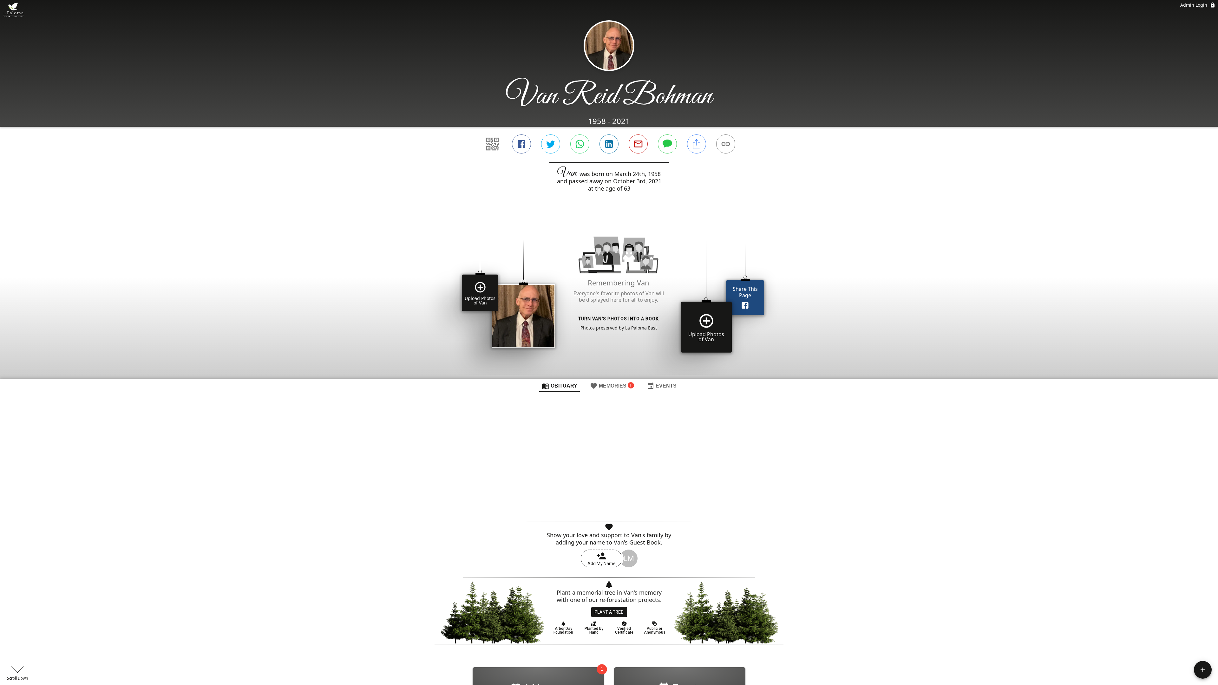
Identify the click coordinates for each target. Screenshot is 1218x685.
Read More (609, 498)
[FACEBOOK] (521, 143)
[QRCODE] (492, 143)
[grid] (609, 299)
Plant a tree (608, 612)
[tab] (559, 385)
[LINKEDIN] (609, 143)
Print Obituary (613, 511)
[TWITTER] (550, 143)
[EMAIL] (638, 143)
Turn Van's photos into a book (618, 318)
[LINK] (725, 143)
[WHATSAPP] (579, 143)
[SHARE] (696, 143)
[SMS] (667, 143)
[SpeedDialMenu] (1203, 670)
